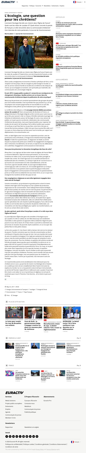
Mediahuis (28, 406)
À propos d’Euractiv (31, 401)
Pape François (28, 292)
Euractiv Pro (47, 401)
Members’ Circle (10, 418)
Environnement (11, 292)
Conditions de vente (11, 447)
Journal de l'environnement (25, 34)
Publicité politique (30, 412)
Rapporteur (25, 6)
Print (8, 295)
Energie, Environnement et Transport (13, 12)
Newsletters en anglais (32, 427)
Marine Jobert (9, 34)
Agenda (7, 412)
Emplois (62, 6)
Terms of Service (51, 449)
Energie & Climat (42, 289)
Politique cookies (28, 444)
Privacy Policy (40, 449)
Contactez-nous (30, 403)
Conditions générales (42, 444)
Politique (32, 6)
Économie (38, 6)
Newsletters (47, 6)
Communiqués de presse (13, 415)
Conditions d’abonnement (58, 444)
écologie (32, 289)
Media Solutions (10, 401)
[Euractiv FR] (8, 2)
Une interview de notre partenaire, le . (28, 30)
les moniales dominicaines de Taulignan (23, 196)
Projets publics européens (13, 403)
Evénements (55, 6)
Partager (15, 295)
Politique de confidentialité (13, 444)
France (20, 292)
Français (79, 2)
